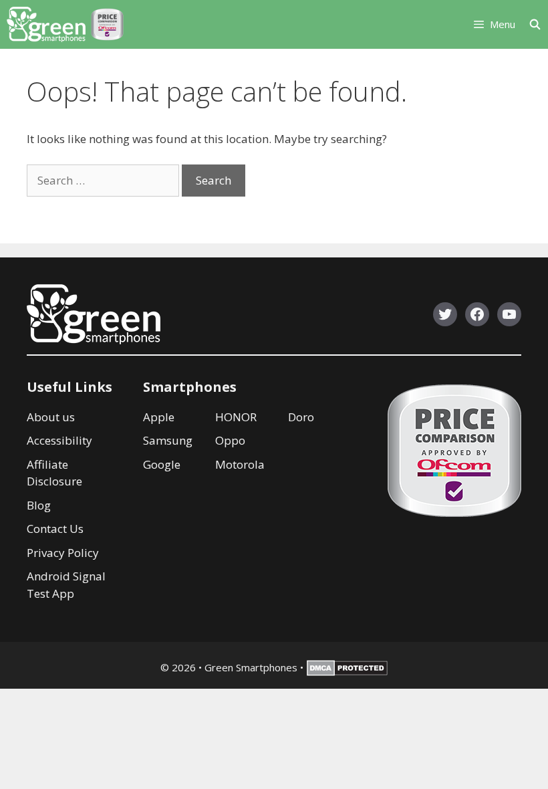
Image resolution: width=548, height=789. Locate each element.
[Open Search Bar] (538, 24)
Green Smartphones (250, 667)
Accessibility (59, 440)
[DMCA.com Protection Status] (347, 672)
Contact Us (55, 528)
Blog (39, 505)
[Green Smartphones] (46, 24)
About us (51, 417)
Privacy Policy (63, 552)
